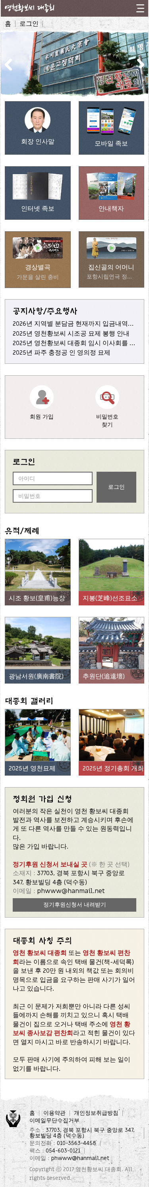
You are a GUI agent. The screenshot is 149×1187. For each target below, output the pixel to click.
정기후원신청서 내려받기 (74, 904)
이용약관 (54, 1113)
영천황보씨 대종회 (98, 1169)
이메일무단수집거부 (54, 1121)
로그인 (29, 24)
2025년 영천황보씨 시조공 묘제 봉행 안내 (71, 333)
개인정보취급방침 (96, 1113)
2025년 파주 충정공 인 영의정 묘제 (61, 352)
